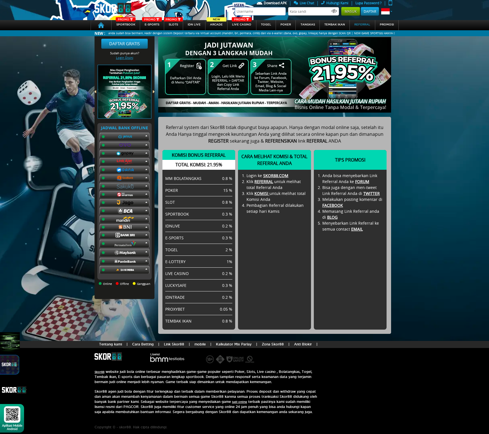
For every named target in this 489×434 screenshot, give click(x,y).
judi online (239, 401)
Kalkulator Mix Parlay (234, 344)
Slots (172, 23)
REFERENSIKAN (281, 141)
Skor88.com (275, 175)
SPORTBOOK (125, 23)
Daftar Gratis (124, 43)
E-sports (151, 23)
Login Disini (124, 57)
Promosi (387, 24)
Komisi (261, 193)
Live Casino (241, 23)
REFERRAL (263, 181)
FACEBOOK (332, 205)
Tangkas (308, 24)
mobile (200, 344)
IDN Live (194, 24)
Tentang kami (110, 344)
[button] (386, 11)
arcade (216, 23)
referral (362, 24)
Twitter (371, 193)
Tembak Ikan (334, 24)
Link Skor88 (174, 344)
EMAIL (357, 229)
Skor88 (99, 371)
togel (266, 24)
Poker (285, 24)
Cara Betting (143, 344)
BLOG (332, 217)
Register (218, 141)
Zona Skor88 (273, 344)
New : (100, 33)
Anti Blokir (303, 344)
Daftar (370, 11)
